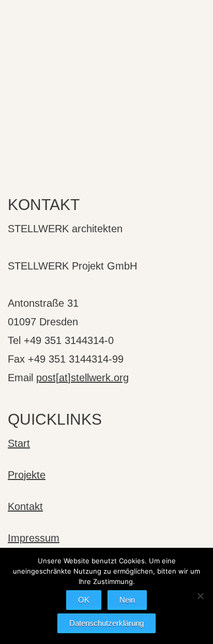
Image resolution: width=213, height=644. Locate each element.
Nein (127, 599)
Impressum (33, 538)
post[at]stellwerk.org (82, 377)
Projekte (26, 475)
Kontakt (25, 506)
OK (83, 599)
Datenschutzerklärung (106, 623)
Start (19, 443)
